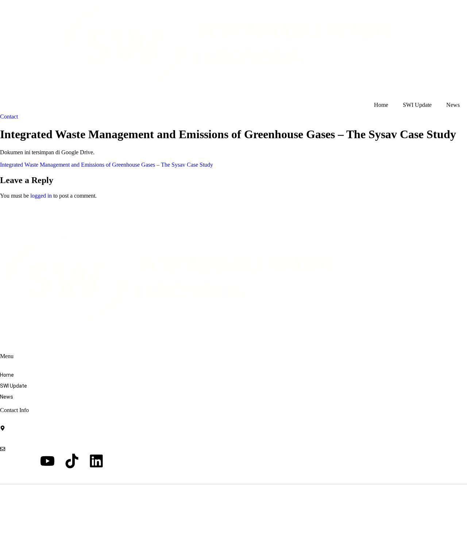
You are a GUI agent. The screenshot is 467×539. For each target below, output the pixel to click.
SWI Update (417, 105)
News (453, 105)
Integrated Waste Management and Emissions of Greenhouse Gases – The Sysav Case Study (106, 165)
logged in (41, 196)
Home (381, 105)
